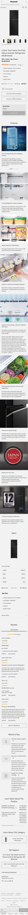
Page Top (3, 913)
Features (10, 913)
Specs (16, 913)
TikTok (19, 898)
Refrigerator (18, 893)
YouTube (14, 898)
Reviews (22, 913)
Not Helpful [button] (11, 654)
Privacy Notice (15, 900)
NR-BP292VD (17, 895)
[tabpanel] (14, 681)
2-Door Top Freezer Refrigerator (7, 895)
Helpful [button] (4, 654)
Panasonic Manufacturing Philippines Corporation (10, 4)
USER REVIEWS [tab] (14, 630)
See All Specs (5, 615)
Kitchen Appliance (10, 893)
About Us (14, 902)
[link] (7, 881)
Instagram (9, 898)
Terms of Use (8, 900)
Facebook (3, 898)
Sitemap (2, 900)
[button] (4, 41)
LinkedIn (24, 898)
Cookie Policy (22, 900)
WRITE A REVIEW (13, 725)
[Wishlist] (22, 7)
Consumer (3, 893)
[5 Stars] (5, 109)
